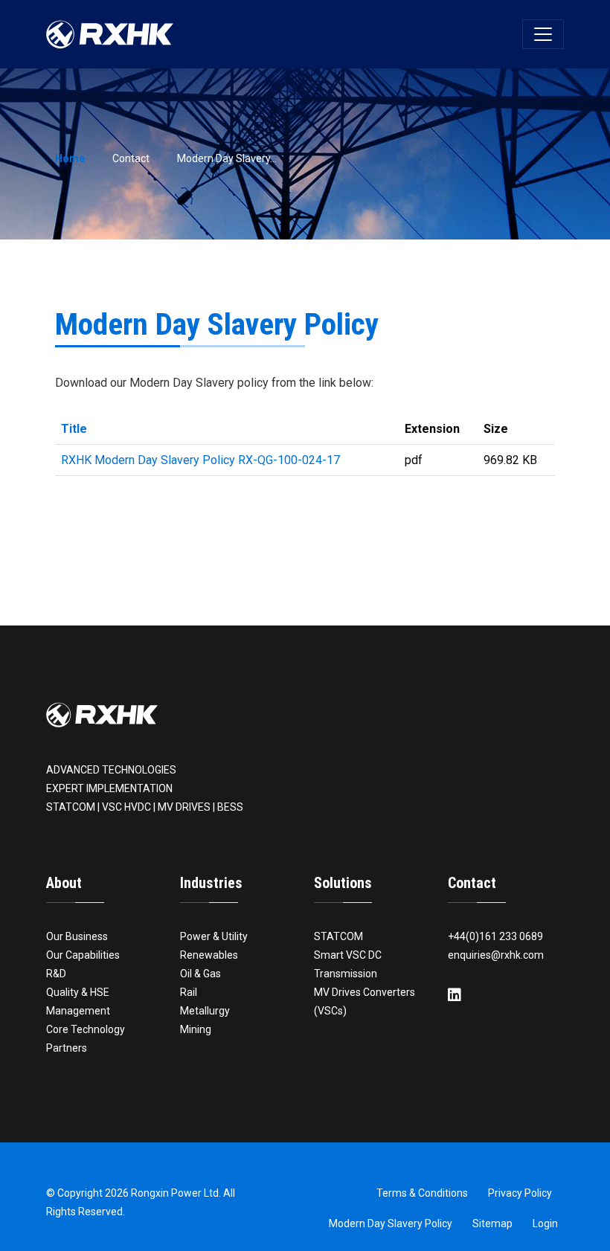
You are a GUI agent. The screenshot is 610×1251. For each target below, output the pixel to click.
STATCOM (338, 936)
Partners (66, 1048)
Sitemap (492, 1223)
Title (74, 429)
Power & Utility (214, 936)
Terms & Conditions (422, 1193)
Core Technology (85, 1029)
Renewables (209, 955)
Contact (131, 158)
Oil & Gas (200, 974)
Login (545, 1223)
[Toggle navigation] (543, 34)
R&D (56, 974)
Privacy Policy (520, 1193)
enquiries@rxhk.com (496, 955)
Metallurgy (205, 1011)
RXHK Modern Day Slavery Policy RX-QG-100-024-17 (200, 460)
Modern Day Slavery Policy (390, 1223)
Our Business (77, 936)
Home (70, 158)
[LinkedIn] (454, 995)
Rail (188, 992)
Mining (195, 1029)
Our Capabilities (83, 955)
